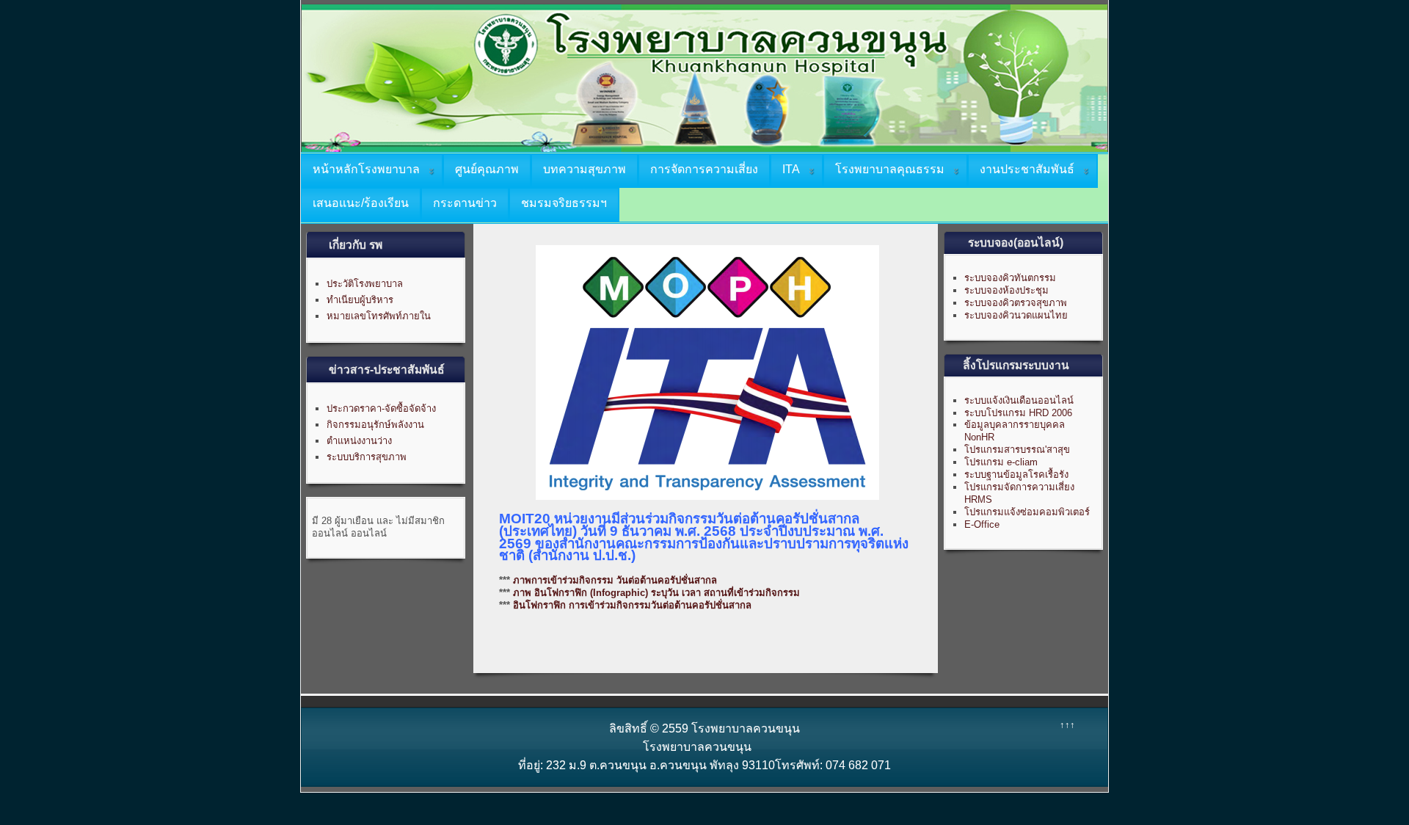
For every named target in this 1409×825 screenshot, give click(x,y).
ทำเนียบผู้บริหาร (360, 299)
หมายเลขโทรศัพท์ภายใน (379, 315)
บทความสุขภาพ (584, 169)
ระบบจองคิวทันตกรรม (1010, 277)
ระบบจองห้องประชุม (1006, 290)
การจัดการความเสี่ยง (704, 169)
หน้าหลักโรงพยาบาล (366, 169)
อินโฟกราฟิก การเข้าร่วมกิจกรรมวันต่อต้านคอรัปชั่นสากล (632, 605)
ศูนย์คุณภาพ (487, 169)
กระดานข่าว (465, 203)
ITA (791, 169)
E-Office (982, 524)
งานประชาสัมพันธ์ (1027, 169)
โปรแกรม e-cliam (1001, 462)
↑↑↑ (1067, 724)
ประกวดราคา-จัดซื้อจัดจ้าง (381, 408)
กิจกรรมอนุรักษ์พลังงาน (375, 424)
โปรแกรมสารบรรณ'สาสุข (1017, 449)
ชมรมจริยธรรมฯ (564, 203)
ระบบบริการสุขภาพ (367, 456)
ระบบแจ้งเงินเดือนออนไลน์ (1019, 400)
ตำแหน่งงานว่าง (359, 440)
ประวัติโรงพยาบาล (365, 283)
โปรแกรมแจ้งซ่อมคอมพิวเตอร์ (1027, 511)
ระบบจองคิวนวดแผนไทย (1016, 315)
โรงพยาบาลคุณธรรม (889, 169)
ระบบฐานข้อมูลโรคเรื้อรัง (1016, 474)
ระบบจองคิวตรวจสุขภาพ (1015, 302)
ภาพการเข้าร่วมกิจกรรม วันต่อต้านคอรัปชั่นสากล (615, 580)
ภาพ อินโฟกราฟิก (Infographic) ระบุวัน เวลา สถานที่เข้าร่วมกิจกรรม (656, 592)
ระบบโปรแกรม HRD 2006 (1018, 412)
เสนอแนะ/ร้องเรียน (361, 203)
